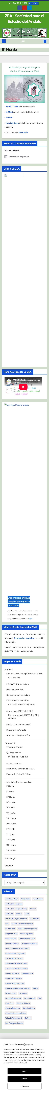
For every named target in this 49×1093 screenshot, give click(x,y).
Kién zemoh (10, 743)
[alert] (24, 156)
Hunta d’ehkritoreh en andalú (18, 782)
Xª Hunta (10, 834)
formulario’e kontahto (24, 638)
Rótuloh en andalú (14, 689)
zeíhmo (28, 1018)
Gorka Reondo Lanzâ (27, 938)
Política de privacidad (18, 756)
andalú (19, 914)
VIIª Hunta (11, 818)
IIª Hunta (10, 791)
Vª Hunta (10, 807)
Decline (24, 1079)
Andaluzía (9, 914)
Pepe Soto (9, 1003)
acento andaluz (11, 899)
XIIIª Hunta (11, 850)
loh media (23, 132)
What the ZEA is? (14, 747)
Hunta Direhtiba (13, 763)
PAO (40, 998)
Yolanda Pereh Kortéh (13, 1018)
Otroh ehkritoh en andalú (18, 695)
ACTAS (9, 112)
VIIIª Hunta (11, 823)
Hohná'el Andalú (12, 943)
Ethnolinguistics (26, 933)
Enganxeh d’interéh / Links (18, 774)
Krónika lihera (12, 123)
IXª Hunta (10, 829)
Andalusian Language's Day (16, 909)
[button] (41, 41)
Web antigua (10, 858)
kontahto (9, 865)
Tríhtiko (16, 106)
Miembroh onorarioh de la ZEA (20, 768)
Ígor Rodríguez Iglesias (14, 1023)
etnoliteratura (10, 938)
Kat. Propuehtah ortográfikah (21, 704)
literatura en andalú (13, 978)
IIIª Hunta (10, 797)
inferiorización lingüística (15, 953)
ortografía (23, 993)
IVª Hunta (10, 802)
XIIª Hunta (11, 845)
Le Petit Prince (27, 973)
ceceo (26, 914)
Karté (8, 106)
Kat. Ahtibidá (14, 677)
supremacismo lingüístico (15, 1013)
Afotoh (9, 117)
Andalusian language (13, 904)
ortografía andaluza (13, 998)
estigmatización (11, 933)
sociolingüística (29, 1008)
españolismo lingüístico (27, 928)
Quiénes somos (13, 752)
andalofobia (25, 899)
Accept (24, 1071)
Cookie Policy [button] (12, 1060)
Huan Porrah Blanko (29, 943)
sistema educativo (12, 1008)
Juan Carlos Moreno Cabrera (16, 968)
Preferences (24, 1086)
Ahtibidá (8, 669)
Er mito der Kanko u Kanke (22, 923)
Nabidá (35, 988)
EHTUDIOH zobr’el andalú (18, 724)
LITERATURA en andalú (17, 684)
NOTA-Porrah (10, 993)
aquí (30, 618)
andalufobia (38, 899)
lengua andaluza (12, 973)
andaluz (33, 909)
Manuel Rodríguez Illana (14, 983)
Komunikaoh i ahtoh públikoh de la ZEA (24, 673)
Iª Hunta (10, 786)
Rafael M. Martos (23, 1003)
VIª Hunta (10, 813)
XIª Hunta (10, 839)
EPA (7, 923)
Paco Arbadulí (29, 998)
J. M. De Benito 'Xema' (14, 958)
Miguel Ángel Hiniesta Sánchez (17, 988)
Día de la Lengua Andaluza (16, 919)
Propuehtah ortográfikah (17, 700)
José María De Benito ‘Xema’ (16, 963)
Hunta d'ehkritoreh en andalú (17, 948)
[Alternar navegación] (23, 41)
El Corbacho (34, 919)
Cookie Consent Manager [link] (12, 1044)
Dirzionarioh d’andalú (16, 730)
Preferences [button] (22, 1063)
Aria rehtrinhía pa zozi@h (18, 735)
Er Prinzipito (10, 928)
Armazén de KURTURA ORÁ (19, 711)
